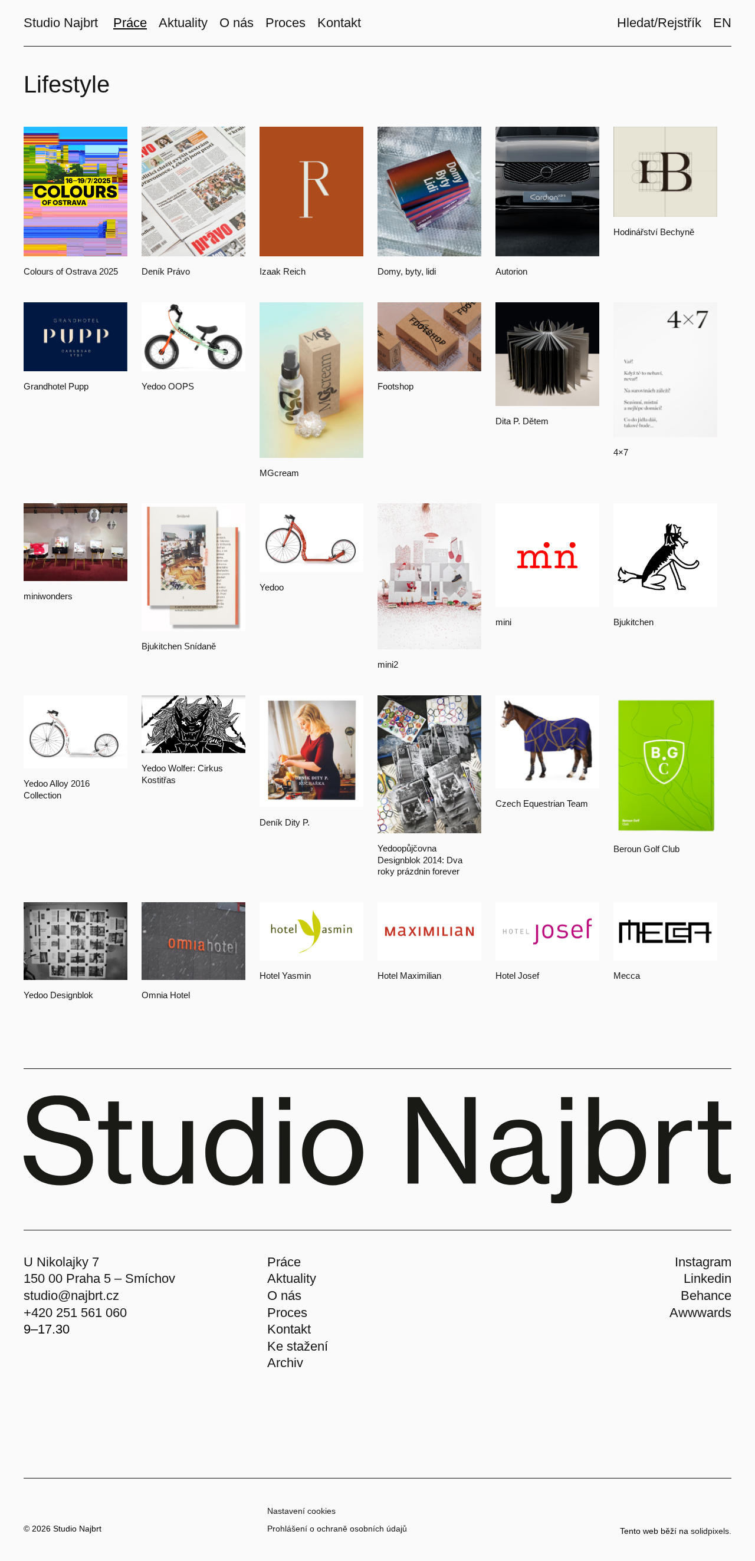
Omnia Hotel (166, 995)
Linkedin (707, 1278)
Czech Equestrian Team (541, 803)
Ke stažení (297, 1346)
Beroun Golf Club (646, 849)
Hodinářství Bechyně (653, 232)
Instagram (703, 1262)
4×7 (620, 452)
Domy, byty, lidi (407, 271)
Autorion (511, 271)
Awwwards (700, 1312)
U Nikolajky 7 (61, 1262)
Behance (706, 1295)
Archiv (285, 1362)
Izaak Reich (283, 271)
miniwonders (48, 596)
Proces (287, 1312)
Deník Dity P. (285, 822)
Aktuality (291, 1278)
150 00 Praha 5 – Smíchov (99, 1278)
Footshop (395, 386)
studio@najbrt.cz (71, 1295)
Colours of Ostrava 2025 (71, 271)
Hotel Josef (517, 976)
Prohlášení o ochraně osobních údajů (337, 1528)
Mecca (626, 976)
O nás (284, 1295)
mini (503, 622)
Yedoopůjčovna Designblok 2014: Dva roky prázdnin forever (420, 859)
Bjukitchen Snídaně (179, 646)
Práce (284, 1262)
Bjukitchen (633, 622)
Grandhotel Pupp (56, 386)
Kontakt (289, 1329)
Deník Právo (166, 271)
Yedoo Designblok (58, 995)
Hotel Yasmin (285, 976)
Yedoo (272, 587)
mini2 (388, 664)
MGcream (279, 473)
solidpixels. (711, 1531)
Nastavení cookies (301, 1511)
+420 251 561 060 (75, 1312)
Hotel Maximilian (409, 976)
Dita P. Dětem (522, 421)
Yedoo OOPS (168, 386)
